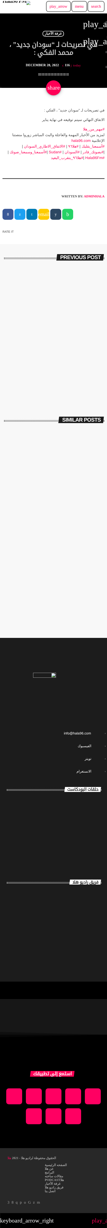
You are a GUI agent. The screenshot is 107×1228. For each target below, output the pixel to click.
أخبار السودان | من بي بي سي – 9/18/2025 (54, 610)
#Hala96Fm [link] (95, 158)
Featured (88, 503)
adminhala (94, 196)
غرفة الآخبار (53, 34)
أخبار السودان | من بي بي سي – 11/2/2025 (54, 511)
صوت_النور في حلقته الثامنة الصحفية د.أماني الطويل (68, 807)
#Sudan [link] (55, 152)
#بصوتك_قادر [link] (93, 152)
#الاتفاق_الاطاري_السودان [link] (44, 146)
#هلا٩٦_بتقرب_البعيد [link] (67, 158)
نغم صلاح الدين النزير (70, 913)
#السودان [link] (72, 152)
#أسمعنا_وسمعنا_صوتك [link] (28, 152)
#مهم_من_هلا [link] (94, 129)
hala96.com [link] (81, 141)
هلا (9, 1158)
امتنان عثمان (82, 891)
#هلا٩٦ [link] (73, 146)
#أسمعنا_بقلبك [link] (93, 146)
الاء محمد (86, 935)
